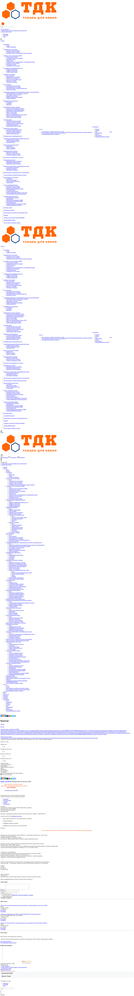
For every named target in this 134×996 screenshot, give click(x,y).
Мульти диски (29, 738)
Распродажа (12, 474)
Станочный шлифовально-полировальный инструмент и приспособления (26, 545)
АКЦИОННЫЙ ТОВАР (84, 734)
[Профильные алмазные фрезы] (21, 127)
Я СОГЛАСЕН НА (17, 895)
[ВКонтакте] (1, 716)
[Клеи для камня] (21, 83)
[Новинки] (21, 214)
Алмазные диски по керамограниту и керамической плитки (47, 738)
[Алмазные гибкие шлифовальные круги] (21, 67)
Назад (7, 469)
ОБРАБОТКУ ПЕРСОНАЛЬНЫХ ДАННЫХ (22, 895)
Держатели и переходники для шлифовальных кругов (22, 634)
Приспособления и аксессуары (16, 644)
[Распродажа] (21, 43)
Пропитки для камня (17, 525)
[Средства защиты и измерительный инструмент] (21, 173)
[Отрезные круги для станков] (21, 48)
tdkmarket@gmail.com (17, 816)
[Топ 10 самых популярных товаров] (21, 221)
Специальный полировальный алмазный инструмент (21, 602)
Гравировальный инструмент (16, 618)
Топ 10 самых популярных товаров (98, 734)
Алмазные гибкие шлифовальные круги (18, 502)
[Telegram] (15, 716)
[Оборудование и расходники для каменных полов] (21, 211)
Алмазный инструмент (23, 734)
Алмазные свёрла (13, 582)
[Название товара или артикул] (1, 28)
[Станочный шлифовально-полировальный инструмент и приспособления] (21, 91)
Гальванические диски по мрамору (9, 738)
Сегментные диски (21, 738)
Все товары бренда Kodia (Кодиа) (8, 942)
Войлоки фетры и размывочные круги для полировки (61, 733)
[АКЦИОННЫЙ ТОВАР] (21, 219)
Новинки (55, 734)
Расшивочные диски (79, 738)
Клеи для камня (12, 536)
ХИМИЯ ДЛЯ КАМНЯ (14, 510)
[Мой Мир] (5, 716)
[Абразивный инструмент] (21, 158)
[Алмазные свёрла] (21, 118)
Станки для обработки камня (16, 653)
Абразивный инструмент (15, 626)
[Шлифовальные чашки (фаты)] (21, 99)
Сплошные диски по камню (91, 738)
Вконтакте (5, 34)
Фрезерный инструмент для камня (17, 562)
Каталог (8, 471)
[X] (7, 716)
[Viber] (9, 716)
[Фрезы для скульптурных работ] (21, 143)
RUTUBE (5, 35)
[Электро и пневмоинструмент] (21, 195)
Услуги (7, 687)
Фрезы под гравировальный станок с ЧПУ (22, 572)
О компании (9, 702)
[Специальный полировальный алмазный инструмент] (21, 137)
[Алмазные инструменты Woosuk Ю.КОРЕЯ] (21, 216)
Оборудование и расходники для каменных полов (41, 734)
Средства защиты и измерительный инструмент (85, 733)
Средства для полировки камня (19, 517)
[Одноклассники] (3, 716)
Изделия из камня (14, 734)
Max (4, 36)
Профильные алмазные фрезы (16, 592)
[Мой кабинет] (1, 39)
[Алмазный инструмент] (21, 209)
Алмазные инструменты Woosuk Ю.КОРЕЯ (67, 734)
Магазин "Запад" (6, 976)
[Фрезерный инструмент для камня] (21, 106)
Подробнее (3, 910)
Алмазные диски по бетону (68, 738)
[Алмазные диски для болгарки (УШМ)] (21, 54)
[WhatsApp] (11, 716)
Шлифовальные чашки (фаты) (16, 555)
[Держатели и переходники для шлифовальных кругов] (21, 165)
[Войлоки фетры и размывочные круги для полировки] (21, 171)
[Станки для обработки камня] (21, 183)
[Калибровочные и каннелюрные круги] (21, 134)
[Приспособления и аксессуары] (21, 176)
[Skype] (13, 716)
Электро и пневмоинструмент (16, 665)
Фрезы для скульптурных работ (16, 610)
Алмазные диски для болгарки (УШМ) (18, 488)
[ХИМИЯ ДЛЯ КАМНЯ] (21, 73)
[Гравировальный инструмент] (21, 150)
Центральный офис (7, 973)
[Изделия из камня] (21, 206)
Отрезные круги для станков (16, 481)
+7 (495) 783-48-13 (5, 29)
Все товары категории (6, 941)
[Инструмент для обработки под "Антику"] (21, 156)
